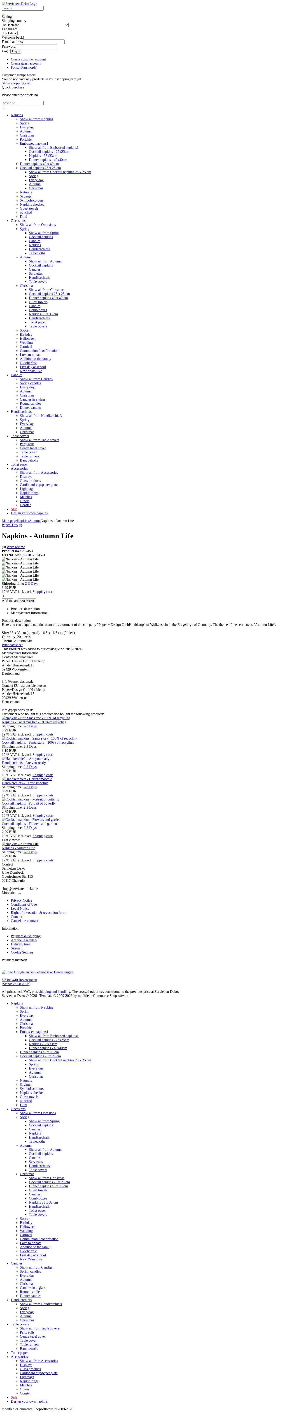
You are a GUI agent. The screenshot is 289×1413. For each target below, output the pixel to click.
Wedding (26, 342)
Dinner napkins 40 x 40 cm (39, 164)
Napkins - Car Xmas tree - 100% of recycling (34, 722)
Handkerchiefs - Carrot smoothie (25, 783)
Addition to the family (35, 359)
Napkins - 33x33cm (43, 156)
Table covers (38, 281)
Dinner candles (30, 407)
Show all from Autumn (45, 261)
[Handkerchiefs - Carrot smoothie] (27, 779)
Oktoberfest (28, 363)
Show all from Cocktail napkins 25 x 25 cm (60, 172)
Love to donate (30, 355)
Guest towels (29, 208)
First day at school (33, 367)
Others (24, 501)
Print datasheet (12, 645)
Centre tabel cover (33, 448)
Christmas (27, 135)
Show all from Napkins (36, 119)
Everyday (27, 127)
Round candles (30, 403)
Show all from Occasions (38, 225)
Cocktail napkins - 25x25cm (49, 151)
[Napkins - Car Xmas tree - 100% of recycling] (36, 718)
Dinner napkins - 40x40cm (48, 160)
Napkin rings (29, 493)
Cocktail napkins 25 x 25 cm (40, 168)
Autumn (26, 131)
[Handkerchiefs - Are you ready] (25, 759)
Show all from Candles (36, 379)
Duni (23, 216)
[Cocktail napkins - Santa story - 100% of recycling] (39, 738)
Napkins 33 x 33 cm (43, 314)
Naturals (26, 192)
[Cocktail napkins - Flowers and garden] (31, 819)
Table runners (29, 456)
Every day (36, 180)
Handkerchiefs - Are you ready (24, 763)
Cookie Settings (22, 952)
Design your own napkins (29, 513)
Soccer (25, 330)
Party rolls (27, 444)
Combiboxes (38, 310)
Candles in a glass (32, 399)
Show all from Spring (44, 233)
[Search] (3, 13)
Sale (14, 509)
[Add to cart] (3, 108)
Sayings (25, 196)
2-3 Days (31, 583)
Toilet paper (37, 322)
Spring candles (30, 383)
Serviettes (36, 273)
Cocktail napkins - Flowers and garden (29, 824)
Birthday (26, 334)
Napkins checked (32, 204)
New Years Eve (31, 371)
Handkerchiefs (39, 249)
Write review (16, 547)
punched (26, 212)
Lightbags (27, 489)
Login (15, 51)
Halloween (27, 338)
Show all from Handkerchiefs (41, 416)
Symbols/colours (32, 200)
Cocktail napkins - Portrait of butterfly (29, 803)
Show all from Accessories (39, 472)
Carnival (26, 346)
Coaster (25, 505)
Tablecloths (37, 253)
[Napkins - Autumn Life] (20, 844)
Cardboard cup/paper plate (39, 485)
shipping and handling (54, 991)
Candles (34, 241)
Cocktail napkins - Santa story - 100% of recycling (38, 742)
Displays (26, 476)
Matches (26, 497)
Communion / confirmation (39, 351)
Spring (24, 123)
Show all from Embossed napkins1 (54, 147)
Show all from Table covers (39, 440)
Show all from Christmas (46, 290)
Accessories (19, 468)
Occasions (18, 221)
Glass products (30, 481)
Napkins (17, 115)
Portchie (26, 139)
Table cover (28, 452)
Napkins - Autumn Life (18, 848)
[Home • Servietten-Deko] (19, 4)
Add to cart (27, 601)
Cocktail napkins (41, 237)
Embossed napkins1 (34, 143)
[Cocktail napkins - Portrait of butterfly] (30, 799)
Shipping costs (43, 592)
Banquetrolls (29, 460)
